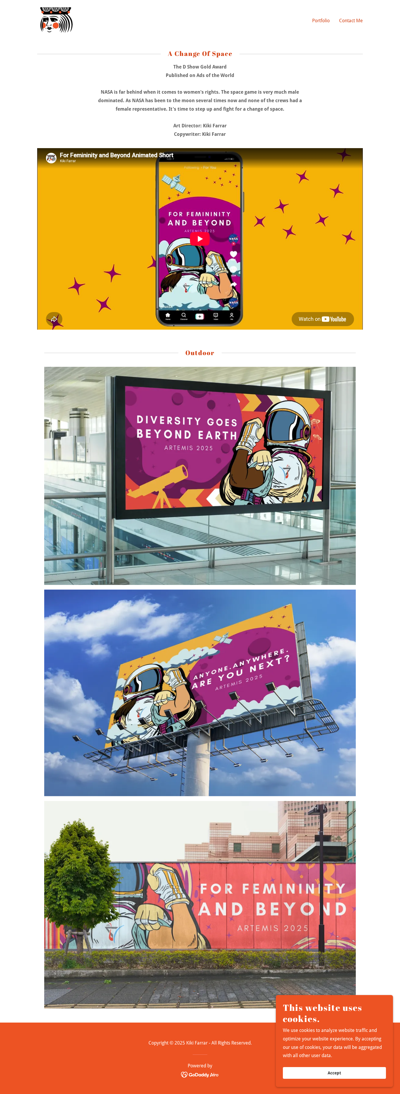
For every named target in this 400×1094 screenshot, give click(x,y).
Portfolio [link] (321, 20)
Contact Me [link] (351, 20)
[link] (56, 19)
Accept (334, 1073)
